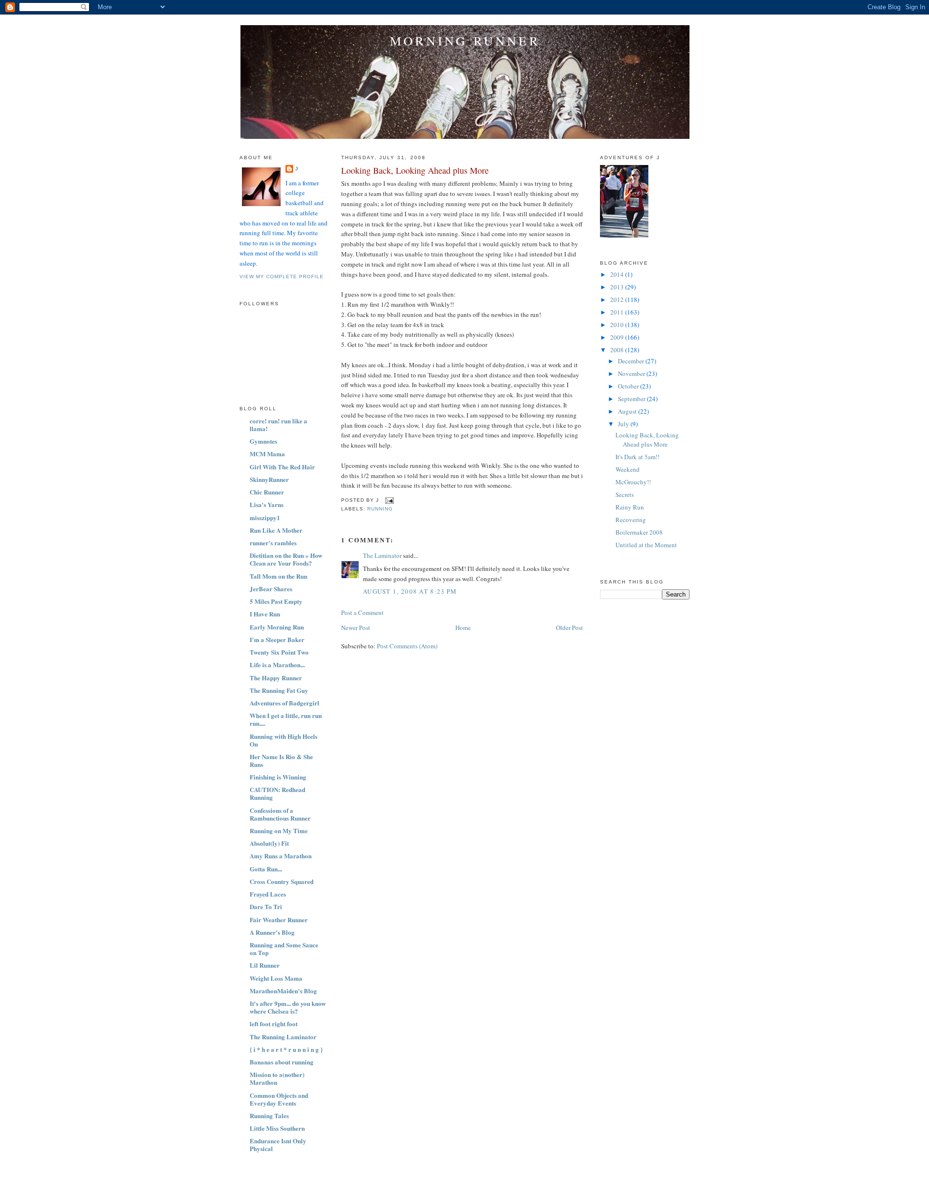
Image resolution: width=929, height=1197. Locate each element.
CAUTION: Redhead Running (277, 793)
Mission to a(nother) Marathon (277, 1078)
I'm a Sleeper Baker (277, 639)
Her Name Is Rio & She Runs (281, 760)
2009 (617, 337)
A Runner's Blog (272, 932)
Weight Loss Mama (276, 978)
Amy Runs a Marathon (281, 855)
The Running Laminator (283, 1036)
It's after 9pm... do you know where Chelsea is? (288, 1007)
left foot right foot (274, 1023)
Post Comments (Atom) (407, 646)
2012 (617, 299)
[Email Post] (388, 500)
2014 (617, 274)
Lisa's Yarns (267, 504)
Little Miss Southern (277, 1128)
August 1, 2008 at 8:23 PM (410, 591)
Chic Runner (267, 491)
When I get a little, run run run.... (286, 719)
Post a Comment (362, 612)
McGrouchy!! (633, 482)
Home (463, 627)
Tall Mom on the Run (278, 576)
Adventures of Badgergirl (284, 702)
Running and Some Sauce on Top (284, 948)
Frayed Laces (268, 893)
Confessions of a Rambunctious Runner (280, 814)
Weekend (627, 469)
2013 (617, 287)
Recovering (630, 519)
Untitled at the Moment (646, 544)
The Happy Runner (276, 677)
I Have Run (265, 613)
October (629, 386)
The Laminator (382, 555)
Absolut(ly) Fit (269, 843)
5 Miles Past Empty (276, 601)
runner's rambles (273, 542)
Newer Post (355, 627)
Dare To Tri (266, 906)
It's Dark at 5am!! (637, 456)
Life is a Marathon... (277, 664)
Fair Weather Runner (279, 919)
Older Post (569, 627)
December (631, 361)
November (632, 373)
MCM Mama (267, 453)
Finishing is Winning (278, 776)
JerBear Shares (271, 588)
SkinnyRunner (269, 479)
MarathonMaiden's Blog (283, 990)
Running (380, 508)
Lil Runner (265, 965)
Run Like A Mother (276, 530)
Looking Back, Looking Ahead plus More (415, 170)
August (628, 411)
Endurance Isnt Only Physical (278, 1144)
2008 (617, 349)
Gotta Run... (266, 868)
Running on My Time (279, 830)
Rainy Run (629, 507)
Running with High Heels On (283, 740)
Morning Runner (465, 40)
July (624, 423)
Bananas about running (282, 1061)
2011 (617, 312)
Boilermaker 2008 (639, 532)
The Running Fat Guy (279, 690)
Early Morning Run (277, 626)
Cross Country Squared (282, 881)
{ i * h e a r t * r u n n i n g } (286, 1049)
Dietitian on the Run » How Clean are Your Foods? (286, 559)
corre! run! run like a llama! (278, 424)
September (632, 398)
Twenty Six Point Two (279, 652)
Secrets (624, 494)
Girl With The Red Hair (282, 466)
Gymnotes (263, 441)
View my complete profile (282, 276)
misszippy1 (265, 517)
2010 (617, 324)
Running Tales (269, 1115)
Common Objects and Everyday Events (279, 1099)
